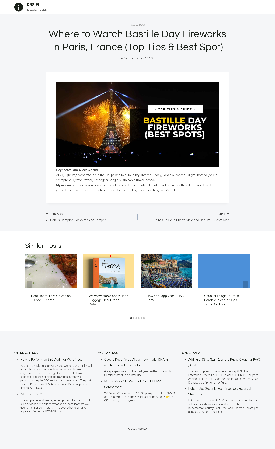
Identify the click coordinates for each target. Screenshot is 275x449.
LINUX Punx (191, 352)
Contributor (129, 58)
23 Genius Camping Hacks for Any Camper (76, 217)
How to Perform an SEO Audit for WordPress (51, 359)
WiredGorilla (26, 352)
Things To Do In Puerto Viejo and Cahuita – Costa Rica (191, 217)
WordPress (108, 352)
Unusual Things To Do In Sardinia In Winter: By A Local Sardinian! (221, 300)
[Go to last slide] (29, 284)
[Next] (245, 284)
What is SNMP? (31, 394)
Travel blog (137, 25)
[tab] (131, 318)
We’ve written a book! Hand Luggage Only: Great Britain (108, 300)
